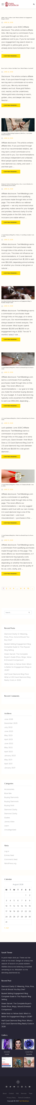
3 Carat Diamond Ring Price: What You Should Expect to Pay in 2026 (17, 368)
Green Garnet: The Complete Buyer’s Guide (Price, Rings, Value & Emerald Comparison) (17, 657)
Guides (7, 818)
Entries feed (9, 855)
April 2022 (8, 752)
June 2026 (8, 719)
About (5, 1093)
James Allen (9, 822)
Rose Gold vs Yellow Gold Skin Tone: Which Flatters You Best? (17, 68)
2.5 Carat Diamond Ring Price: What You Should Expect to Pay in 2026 (17, 419)
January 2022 (10, 756)
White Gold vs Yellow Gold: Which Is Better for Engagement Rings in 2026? (16, 18)
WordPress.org (10, 863)
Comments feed (10, 859)
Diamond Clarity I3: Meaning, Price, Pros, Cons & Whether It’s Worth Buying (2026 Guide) (17, 184)
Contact (11, 1093)
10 (28, 588)
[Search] (29, 612)
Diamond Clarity (10, 810)
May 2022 (8, 747)
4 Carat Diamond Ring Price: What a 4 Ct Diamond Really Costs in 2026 (17, 485)
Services (23, 1093)
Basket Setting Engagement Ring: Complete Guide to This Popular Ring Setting (17, 647)
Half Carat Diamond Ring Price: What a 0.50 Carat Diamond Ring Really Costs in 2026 (17, 677)
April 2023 (8, 739)
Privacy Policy (11, 1097)
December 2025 (10, 723)
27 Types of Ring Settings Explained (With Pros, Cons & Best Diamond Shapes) (16, 134)
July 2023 (8, 727)
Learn (6, 826)
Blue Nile (8, 793)
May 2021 (8, 760)
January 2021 (9, 768)
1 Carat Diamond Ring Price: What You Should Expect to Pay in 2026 (17, 536)
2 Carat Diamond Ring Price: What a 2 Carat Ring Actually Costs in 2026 (17, 235)
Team (30, 1093)
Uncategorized (10, 830)
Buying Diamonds (11, 797)
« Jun (6, 928)
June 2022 (8, 743)
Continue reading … (11, 56)
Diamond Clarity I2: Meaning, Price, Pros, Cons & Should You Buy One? (16, 637)
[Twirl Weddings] (12, 4)
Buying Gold (9, 805)
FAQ (17, 1093)
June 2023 (8, 731)
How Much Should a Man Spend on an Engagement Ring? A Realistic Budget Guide (16, 302)
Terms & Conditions (24, 1097)
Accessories (9, 789)
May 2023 (8, 735)
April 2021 (8, 764)
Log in (6, 851)
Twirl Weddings (24, 1101)
